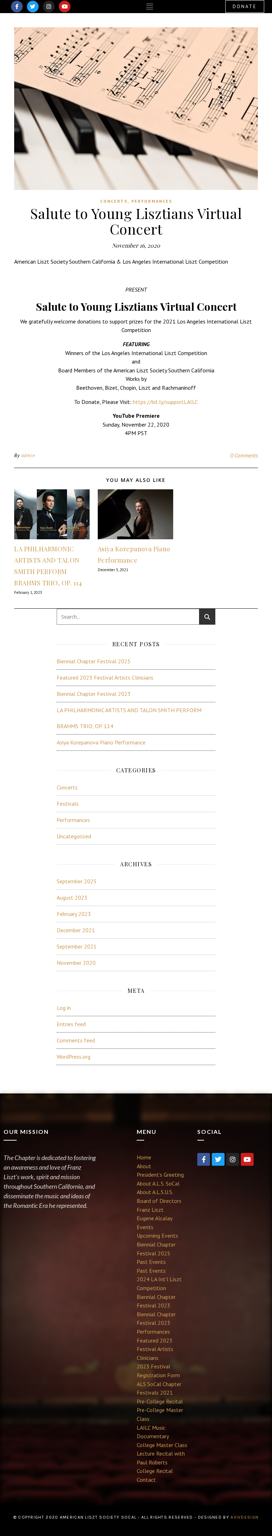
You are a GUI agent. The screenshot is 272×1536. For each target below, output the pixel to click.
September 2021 (77, 946)
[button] (149, 6)
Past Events (151, 1261)
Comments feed (76, 1040)
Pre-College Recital (160, 1401)
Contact (146, 1479)
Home (144, 1157)
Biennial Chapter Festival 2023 (94, 693)
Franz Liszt (150, 1209)
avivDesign (245, 1517)
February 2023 (74, 913)
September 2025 (77, 881)
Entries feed (71, 1024)
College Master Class (162, 1444)
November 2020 (76, 962)
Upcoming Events (157, 1235)
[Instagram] (49, 6)
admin (28, 455)
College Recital (155, 1470)
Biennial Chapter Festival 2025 (94, 661)
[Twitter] (33, 6)
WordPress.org (73, 1056)
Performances (151, 201)
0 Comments (244, 455)
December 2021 (76, 930)
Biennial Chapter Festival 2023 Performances (156, 1323)
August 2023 (72, 897)
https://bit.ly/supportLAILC (165, 401)
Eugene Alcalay (154, 1218)
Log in (64, 1007)
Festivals (68, 803)
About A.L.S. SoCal (158, 1183)
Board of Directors (159, 1200)
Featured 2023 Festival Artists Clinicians (105, 677)
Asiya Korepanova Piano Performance (101, 742)
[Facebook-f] (17, 6)
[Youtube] (64, 6)
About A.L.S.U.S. (155, 1191)
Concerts (114, 201)
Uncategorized (74, 836)
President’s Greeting (160, 1174)
